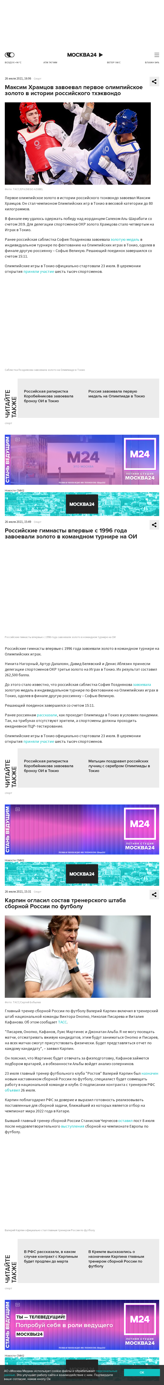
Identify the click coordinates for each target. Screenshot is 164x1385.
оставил (125, 1121)
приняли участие (38, 271)
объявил (12, 1090)
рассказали (47, 715)
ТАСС (62, 1022)
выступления (72, 1126)
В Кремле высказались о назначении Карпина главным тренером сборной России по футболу (116, 1259)
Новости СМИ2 (14, 490)
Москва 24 (82, 55)
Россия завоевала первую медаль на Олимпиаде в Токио (116, 394)
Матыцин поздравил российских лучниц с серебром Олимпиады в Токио (119, 766)
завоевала (142, 684)
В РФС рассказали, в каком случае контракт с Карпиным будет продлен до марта (51, 1256)
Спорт (37, 79)
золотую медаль (125, 239)
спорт (8, 423)
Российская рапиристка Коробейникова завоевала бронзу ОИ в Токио (48, 396)
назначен (149, 1073)
